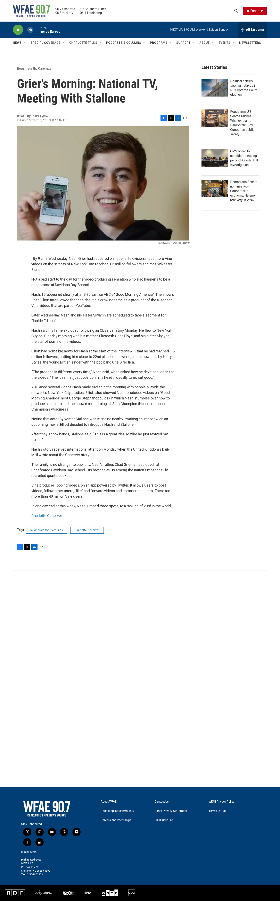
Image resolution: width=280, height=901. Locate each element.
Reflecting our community (117, 810)
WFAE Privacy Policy (221, 801)
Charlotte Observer (46, 515)
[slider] (37, 30)
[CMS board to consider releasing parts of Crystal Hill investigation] (214, 158)
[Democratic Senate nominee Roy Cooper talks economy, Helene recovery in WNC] (214, 188)
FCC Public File (164, 820)
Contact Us (162, 801)
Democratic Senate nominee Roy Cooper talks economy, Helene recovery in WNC (243, 191)
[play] (18, 30)
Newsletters (250, 42)
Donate (256, 11)
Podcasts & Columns (123, 42)
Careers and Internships (116, 820)
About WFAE (109, 801)
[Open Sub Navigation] (24, 42)
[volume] (30, 30)
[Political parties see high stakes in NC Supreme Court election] (214, 88)
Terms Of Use (218, 810)
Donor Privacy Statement (171, 810)
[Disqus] (140, 626)
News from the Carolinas (34, 68)
